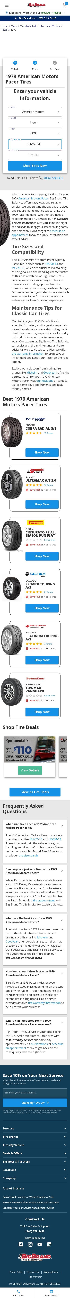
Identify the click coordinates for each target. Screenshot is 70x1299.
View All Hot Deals (35, 792)
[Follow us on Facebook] (20, 1244)
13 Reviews (48, 433)
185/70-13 (51, 264)
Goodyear (49, 372)
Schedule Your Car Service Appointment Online (28, 1207)
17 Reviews (48, 485)
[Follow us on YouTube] (39, 1244)
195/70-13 (18, 268)
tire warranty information (28, 353)
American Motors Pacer (33, 198)
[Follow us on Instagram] (30, 1244)
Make (13, 107)
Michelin (32, 372)
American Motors (50, 26)
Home (4, 26)
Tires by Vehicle (28, 26)
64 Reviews (48, 592)
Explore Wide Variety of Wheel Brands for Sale (28, 1197)
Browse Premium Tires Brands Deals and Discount (31, 1202)
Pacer (4, 29)
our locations (44, 381)
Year (13, 128)
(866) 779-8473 (53, 178)
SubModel (15, 139)
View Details (30, 770)
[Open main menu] (7, 5)
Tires (14, 26)
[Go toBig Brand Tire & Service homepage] (36, 5)
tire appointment (44, 900)
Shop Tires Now (35, 166)
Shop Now (42, 452)
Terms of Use (33, 1272)
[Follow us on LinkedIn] (49, 1244)
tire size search (28, 855)
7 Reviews (48, 644)
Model (13, 117)
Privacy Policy (40, 1112)
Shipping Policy (50, 1272)
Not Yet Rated (49, 540)
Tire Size (15, 150)
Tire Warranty (35, 1276)
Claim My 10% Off (33, 1102)
